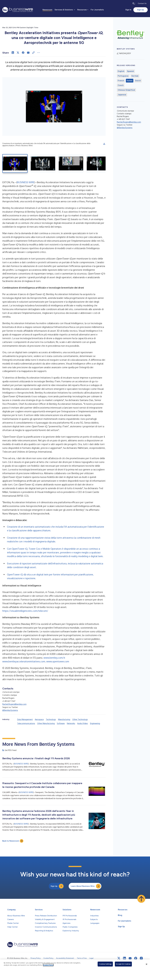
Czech (121, 85)
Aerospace (39, 719)
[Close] (146, 964)
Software (61, 723)
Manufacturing (64, 719)
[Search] (134, 3)
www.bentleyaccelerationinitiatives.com (23, 661)
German (135, 76)
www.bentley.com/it (54, 657)
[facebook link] (135, 958)
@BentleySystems (10, 710)
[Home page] (17, 9)
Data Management (25, 719)
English (121, 71)
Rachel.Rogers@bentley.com (14, 704)
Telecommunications (26, 723)
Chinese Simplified (126, 90)
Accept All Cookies (123, 964)
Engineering (95, 723)
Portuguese (123, 76)
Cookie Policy (48, 965)
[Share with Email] (28, 52)
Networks (71, 723)
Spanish (130, 71)
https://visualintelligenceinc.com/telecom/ (25, 610)
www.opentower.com (57, 661)
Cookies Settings (105, 964)
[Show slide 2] (43, 163)
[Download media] (104, 143)
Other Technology (80, 719)
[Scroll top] (141, 899)
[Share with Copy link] (33, 52)
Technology (51, 719)
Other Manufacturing (46, 723)
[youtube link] (130, 958)
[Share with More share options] (38, 52)
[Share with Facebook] (23, 52)
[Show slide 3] (71, 163)
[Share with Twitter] (18, 52)
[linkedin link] (124, 958)
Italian (129, 81)
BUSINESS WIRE (25, 182)
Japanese (122, 95)
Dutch (138, 81)
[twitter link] (118, 958)
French (121, 81)
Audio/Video (82, 723)
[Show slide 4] (99, 163)
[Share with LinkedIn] (13, 52)
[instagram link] (141, 958)
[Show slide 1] (15, 163)
